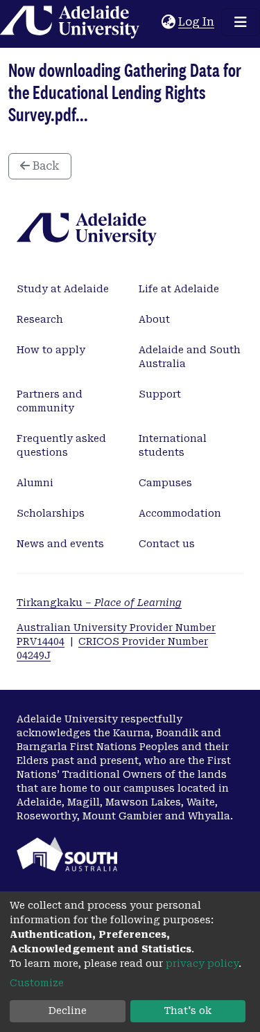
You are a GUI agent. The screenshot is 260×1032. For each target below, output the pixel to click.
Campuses (165, 482)
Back (45, 165)
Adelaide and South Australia (190, 356)
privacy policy (202, 963)
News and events (60, 543)
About (154, 319)
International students (173, 445)
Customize (37, 982)
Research (40, 319)
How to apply (51, 349)
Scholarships (51, 513)
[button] (168, 22)
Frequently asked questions (61, 445)
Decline (68, 1010)
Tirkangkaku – (99, 602)
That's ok (187, 1010)
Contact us (167, 543)
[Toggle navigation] (240, 22)
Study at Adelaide (63, 288)
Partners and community (50, 401)
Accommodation (180, 513)
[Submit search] (150, 22)
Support (160, 394)
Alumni (35, 482)
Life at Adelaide (179, 288)
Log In (197, 21)
